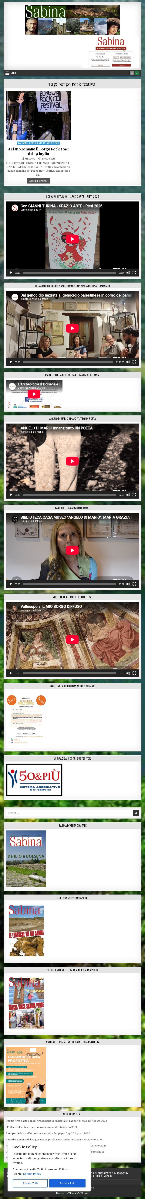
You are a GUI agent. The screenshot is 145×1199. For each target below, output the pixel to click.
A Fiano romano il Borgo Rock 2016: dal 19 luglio (38, 151)
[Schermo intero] (134, 273)
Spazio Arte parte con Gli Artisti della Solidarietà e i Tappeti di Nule (47, 1120)
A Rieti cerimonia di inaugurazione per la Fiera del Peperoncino (44, 1139)
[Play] (11, 273)
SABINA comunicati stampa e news (40, 143)
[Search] (132, 73)
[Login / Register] (137, 73)
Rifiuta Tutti (30, 1183)
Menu (13, 73)
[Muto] (128, 273)
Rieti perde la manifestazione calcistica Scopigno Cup (38, 1133)
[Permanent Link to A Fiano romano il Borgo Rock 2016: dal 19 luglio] (38, 115)
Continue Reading (39, 181)
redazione (30, 158)
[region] (49, 1166)
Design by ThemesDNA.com (72, 1193)
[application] (72, 239)
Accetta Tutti (67, 1183)
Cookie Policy (32, 1173)
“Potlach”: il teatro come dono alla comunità (32, 1127)
